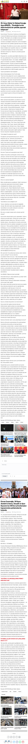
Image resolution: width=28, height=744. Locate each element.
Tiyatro (17, 422)
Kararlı (19, 691)
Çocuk (3, 422)
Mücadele (3, 694)
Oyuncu (7, 422)
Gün (10, 691)
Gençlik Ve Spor (5, 691)
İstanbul (14, 691)
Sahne (12, 422)
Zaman (21, 422)
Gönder (4, 476)
